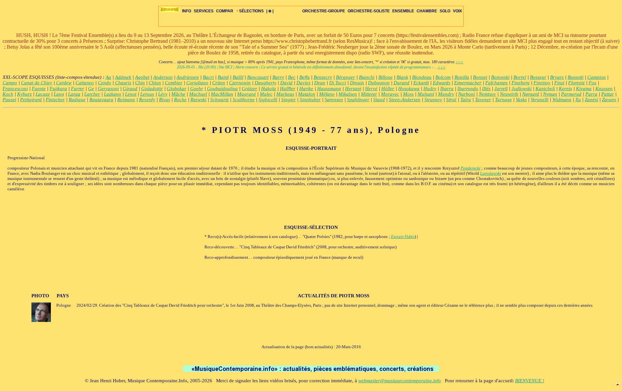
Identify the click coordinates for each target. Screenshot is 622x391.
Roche (180, 99)
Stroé (451, 99)
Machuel (198, 94)
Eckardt (421, 82)
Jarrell (501, 88)
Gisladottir (152, 88)
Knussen (604, 88)
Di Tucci (337, 82)
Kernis (565, 88)
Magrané (246, 94)
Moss (408, 94)
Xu (578, 99)
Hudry (429, 88)
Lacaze (43, 94)
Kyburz (24, 94)
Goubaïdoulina (222, 88)
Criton (218, 82)
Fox (592, 82)
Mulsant (426, 94)
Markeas (285, 94)
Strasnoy (433, 99)
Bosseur (538, 77)
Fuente (39, 88)
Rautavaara (101, 99)
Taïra (465, 99)
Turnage (503, 99)
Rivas (164, 99)
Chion (155, 82)
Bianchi (366, 77)
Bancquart (258, 77)
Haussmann (329, 88)
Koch (8, 94)
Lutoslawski (490, 173)
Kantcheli (545, 88)
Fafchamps (496, 82)
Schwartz (219, 99)
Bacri (208, 77)
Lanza (74, 94)
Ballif (238, 77)
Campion (596, 77)
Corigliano (197, 82)
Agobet (142, 77)
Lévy (162, 94)
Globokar (176, 88)
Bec (291, 77)
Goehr (196, 88)
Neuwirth (509, 94)
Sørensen (334, 99)
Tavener (483, 99)
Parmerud (571, 94)
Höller (387, 88)
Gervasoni (108, 88)
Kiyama (584, 88)
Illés (486, 88)
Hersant (353, 88)
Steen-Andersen (404, 99)
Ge (91, 88)
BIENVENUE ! (529, 380)
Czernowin (240, 82)
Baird (223, 77)
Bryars (557, 77)
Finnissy (542, 82)
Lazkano (112, 94)
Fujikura (58, 88)
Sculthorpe (244, 99)
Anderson (163, 77)
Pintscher (55, 99)
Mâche (178, 94)
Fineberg (521, 82)
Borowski (500, 77)
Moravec (390, 94)
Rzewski (198, 99)
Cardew (64, 82)
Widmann (561, 99)
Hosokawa (409, 88)
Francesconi (15, 88)
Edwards (441, 82)
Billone (385, 77)
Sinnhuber (310, 99)
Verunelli (539, 99)
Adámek (123, 77)
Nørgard (530, 94)
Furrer (77, 88)
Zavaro (609, 99)
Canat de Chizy (36, 82)
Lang (59, 94)
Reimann (126, 99)
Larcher (92, 94)
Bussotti (575, 77)
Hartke (306, 88)
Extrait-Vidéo (403, 236)
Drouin (357, 82)
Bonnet (480, 77)
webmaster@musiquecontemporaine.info (399, 380)
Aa (108, 77)
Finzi (559, 82)
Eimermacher (467, 82)
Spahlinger (358, 99)
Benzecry (323, 77)
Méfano (327, 94)
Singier (288, 99)
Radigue (77, 99)
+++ (459, 62)
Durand (401, 82)
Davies (303, 82)
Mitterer (369, 94)
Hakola (268, 88)
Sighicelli (268, 99)
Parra (591, 94)
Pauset (9, 99)
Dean (319, 82)
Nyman (550, 94)
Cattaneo (84, 82)
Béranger (345, 77)
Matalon (306, 94)
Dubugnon (379, 82)
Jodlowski (522, 88)
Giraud (130, 88)
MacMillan (222, 94)
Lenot (130, 94)
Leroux (147, 94)
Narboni (466, 94)
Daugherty (265, 82)
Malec (266, 94)
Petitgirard (31, 99)
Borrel (519, 77)
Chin (140, 82)
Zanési (591, 99)
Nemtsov (487, 94)
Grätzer (249, 88)
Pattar (607, 94)
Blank (402, 77)
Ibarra (447, 88)
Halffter (287, 88)
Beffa (304, 77)
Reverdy (147, 99)
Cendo (104, 82)
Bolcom (443, 77)
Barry (278, 77)
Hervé (371, 88)
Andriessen (188, 77)
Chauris (123, 82)
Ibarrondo (467, 88)
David (286, 82)
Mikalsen (348, 94)
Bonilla (462, 77)
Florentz (576, 82)
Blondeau (422, 77)
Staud (379, 99)
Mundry (446, 94)
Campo (10, 82)
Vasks (521, 99)
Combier (173, 82)
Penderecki (470, 168)
